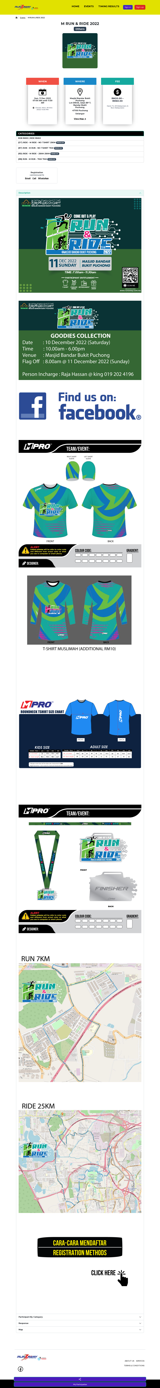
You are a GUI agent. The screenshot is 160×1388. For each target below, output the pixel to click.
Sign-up (140, 7)
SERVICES (140, 1361)
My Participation (80, 1384)
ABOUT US (129, 1361)
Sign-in (128, 7)
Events (22, 17)
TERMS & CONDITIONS (134, 1365)
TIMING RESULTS (108, 6)
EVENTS (89, 6)
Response (23, 1323)
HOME (75, 6)
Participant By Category (31, 1317)
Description (24, 193)
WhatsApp (43, 178)
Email (28, 178)
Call (34, 178)
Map (21, 1329)
